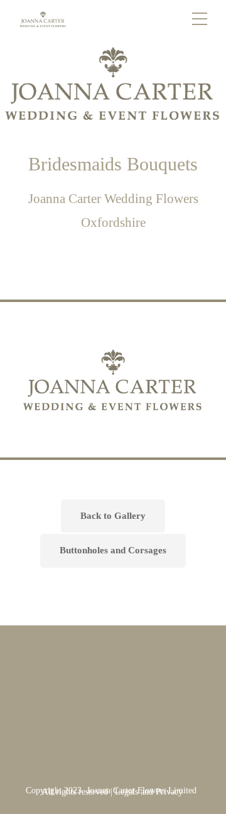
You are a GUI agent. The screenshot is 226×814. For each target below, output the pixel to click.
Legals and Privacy (149, 791)
